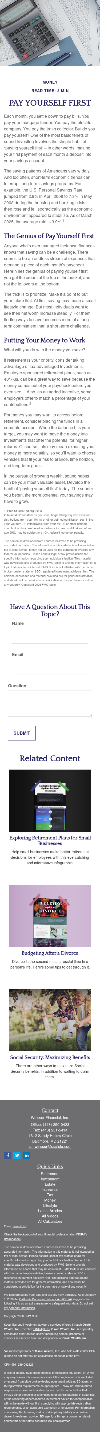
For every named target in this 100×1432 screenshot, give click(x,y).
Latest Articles (50, 1210)
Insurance (50, 1189)
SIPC (46, 1329)
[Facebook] (7, 1155)
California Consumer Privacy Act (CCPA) (45, 1299)
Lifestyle (50, 1205)
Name (18, 623)
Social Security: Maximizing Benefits (50, 1057)
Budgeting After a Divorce (50, 953)
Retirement (50, 1173)
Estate (50, 1184)
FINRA (37, 1329)
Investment (50, 1178)
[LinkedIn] (26, 1155)
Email (17, 654)
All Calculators (50, 1221)
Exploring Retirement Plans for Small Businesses (50, 840)
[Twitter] (17, 1155)
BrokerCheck (12, 1238)
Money (50, 1200)
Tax (50, 1194)
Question (17, 686)
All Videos (50, 1216)
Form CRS (19, 1226)
